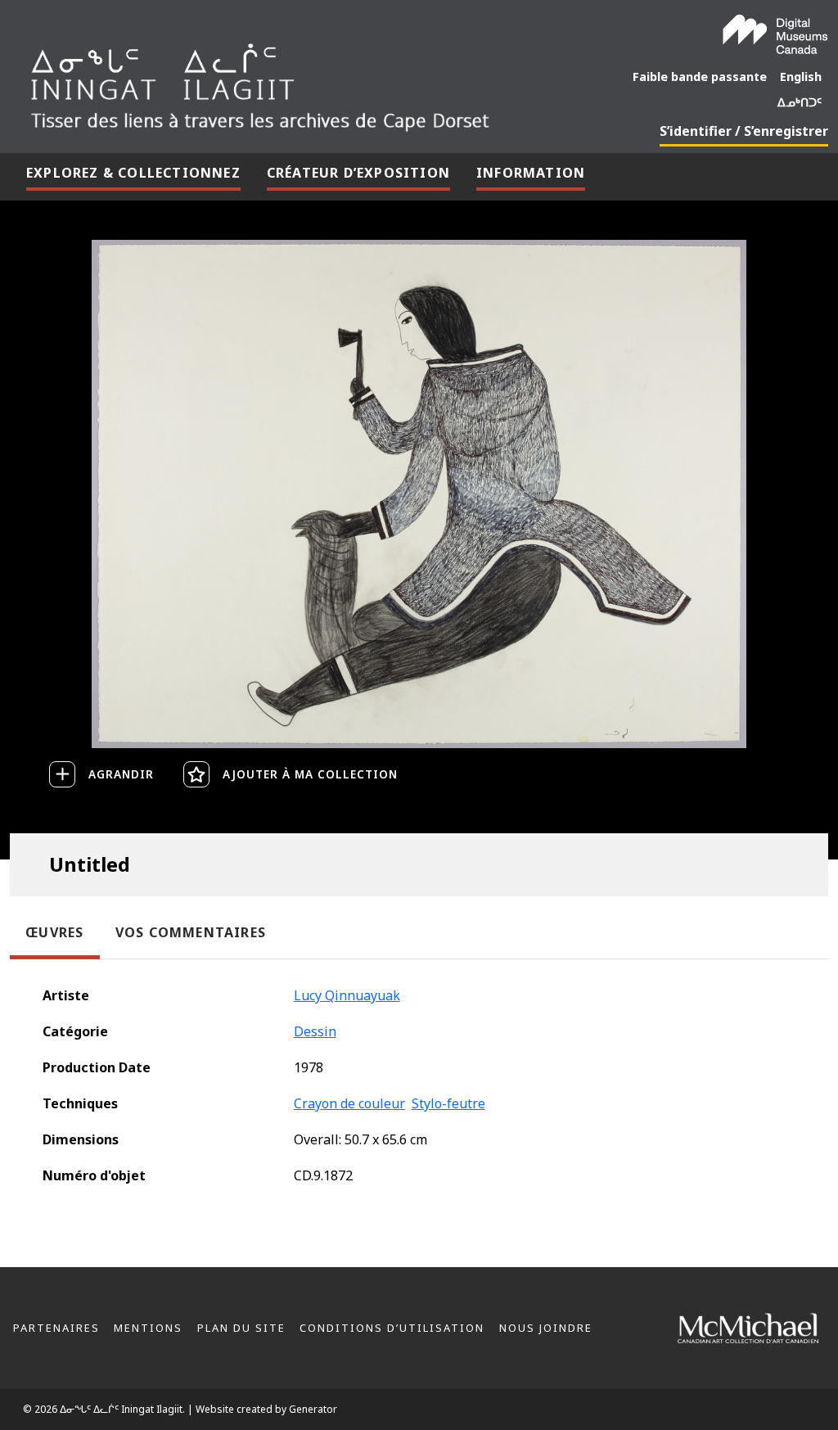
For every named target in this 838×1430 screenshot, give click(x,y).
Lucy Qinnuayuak (347, 995)
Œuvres (54, 932)
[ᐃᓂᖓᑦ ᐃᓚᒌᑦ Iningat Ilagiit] (311, 82)
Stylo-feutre (448, 1103)
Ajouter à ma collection (310, 774)
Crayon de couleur (349, 1103)
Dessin (315, 1031)
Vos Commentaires (190, 932)
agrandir (121, 774)
